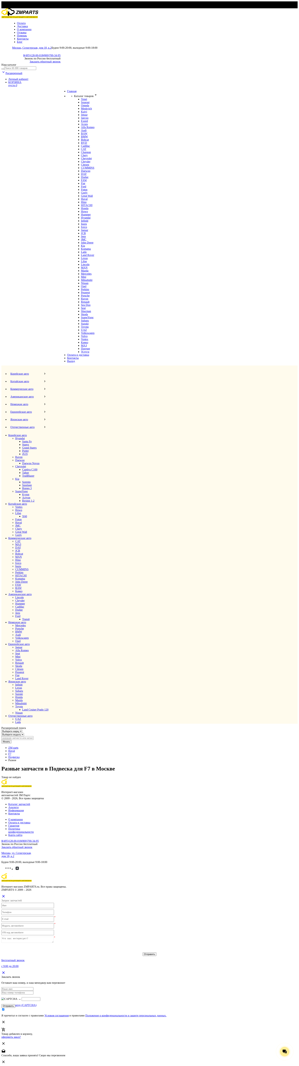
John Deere (87, 242)
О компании (24, 29)
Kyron (25, 494)
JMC (83, 239)
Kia (83, 245)
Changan (86, 152)
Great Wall (87, 195)
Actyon (26, 497)
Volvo (84, 336)
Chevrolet (86, 158)
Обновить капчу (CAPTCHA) (19, 1005)
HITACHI (86, 205)
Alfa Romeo (87, 127)
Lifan (84, 261)
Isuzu (84, 223)
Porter (25, 450)
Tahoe (25, 472)
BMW (84, 136)
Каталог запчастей (19, 804)
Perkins (85, 289)
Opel (83, 286)
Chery (84, 155)
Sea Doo (85, 304)
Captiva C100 (29, 469)
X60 (24, 516)
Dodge (84, 177)
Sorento (26, 482)
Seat (83, 308)
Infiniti (84, 220)
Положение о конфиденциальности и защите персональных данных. (125, 1015)
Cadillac (85, 145)
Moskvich (86, 108)
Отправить (149, 954)
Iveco (84, 227)
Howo (84, 211)
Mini (83, 276)
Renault (85, 301)
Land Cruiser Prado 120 (35, 709)
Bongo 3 (27, 488)
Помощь (22, 35)
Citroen (85, 164)
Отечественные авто (20, 715)
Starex (25, 444)
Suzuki (85, 323)
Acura (84, 124)
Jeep (83, 236)
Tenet (84, 99)
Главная (71, 91)
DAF (84, 174)
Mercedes (86, 273)
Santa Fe (27, 441)
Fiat (83, 183)
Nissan (84, 283)
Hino (84, 202)
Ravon (84, 298)
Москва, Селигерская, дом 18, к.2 (32, 47)
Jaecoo (84, 117)
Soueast (85, 102)
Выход (71, 361)
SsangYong (87, 317)
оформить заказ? (11, 1037)
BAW (84, 133)
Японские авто (17, 681)
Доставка (22, 26)
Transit (26, 619)
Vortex (84, 339)
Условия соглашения (56, 1015)
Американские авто (20, 594)
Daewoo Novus (30, 463)
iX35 (25, 453)
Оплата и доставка (78, 354)
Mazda (84, 270)
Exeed (84, 121)
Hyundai (85, 217)
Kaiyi (84, 111)
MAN (84, 267)
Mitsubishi (86, 280)
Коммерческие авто (19, 538)
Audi (84, 130)
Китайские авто (17, 503)
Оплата (21, 23)
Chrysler (85, 161)
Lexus (84, 258)
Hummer (86, 214)
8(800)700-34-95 (51, 55)
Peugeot (85, 292)
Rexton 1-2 (28, 500)
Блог (19, 41)
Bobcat (85, 139)
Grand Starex (29, 447)
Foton (84, 189)
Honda (84, 208)
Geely (84, 192)
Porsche (85, 295)
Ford (83, 186)
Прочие (85, 348)
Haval (84, 198)
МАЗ (84, 345)
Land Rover (87, 255)
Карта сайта (15, 835)
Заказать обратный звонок (45, 61)
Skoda (84, 314)
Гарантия (13, 825)
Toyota (85, 326)
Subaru (85, 320)
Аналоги (13, 807)
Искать (6, 741)
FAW (84, 180)
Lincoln (85, 264)
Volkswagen (87, 333)
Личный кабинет (18, 79)
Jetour (84, 114)
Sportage (27, 485)
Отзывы (21, 32)
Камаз (84, 342)
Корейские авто (17, 435)
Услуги (85, 351)
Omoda (85, 105)
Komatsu (86, 248)
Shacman (86, 311)
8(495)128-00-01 (32, 55)
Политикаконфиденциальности (21, 830)
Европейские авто (19, 644)
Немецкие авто (17, 622)
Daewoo (85, 170)
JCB (83, 233)
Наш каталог (8, 64)
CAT (83, 149)
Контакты (23, 38)
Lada (84, 251)
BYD (84, 142)
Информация (16, 810)
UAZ (84, 329)
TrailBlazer (28, 475)
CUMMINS (87, 167)
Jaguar (84, 230)
